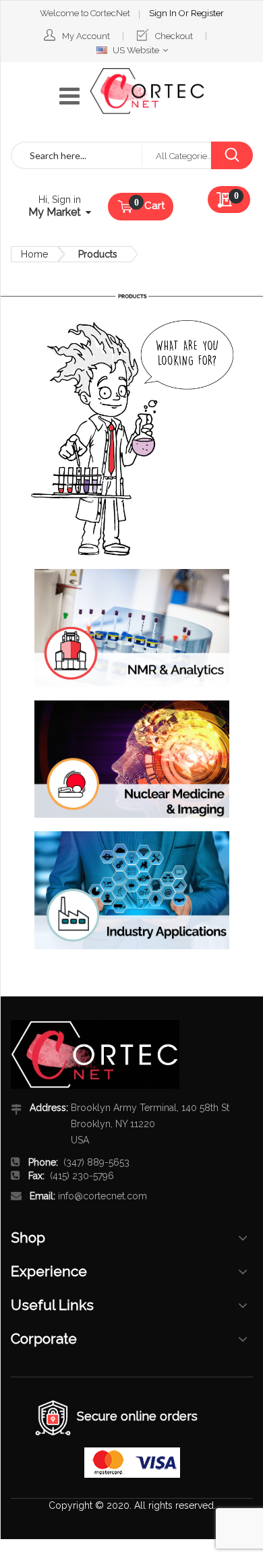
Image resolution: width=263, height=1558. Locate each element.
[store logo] (147, 91)
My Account (86, 36)
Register (207, 13)
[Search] (231, 155)
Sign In (164, 13)
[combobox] (77, 155)
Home (34, 254)
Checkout (174, 36)
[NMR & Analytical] (132, 628)
